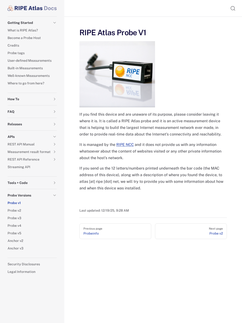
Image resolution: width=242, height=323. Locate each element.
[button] (54, 22)
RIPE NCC (125, 144)
